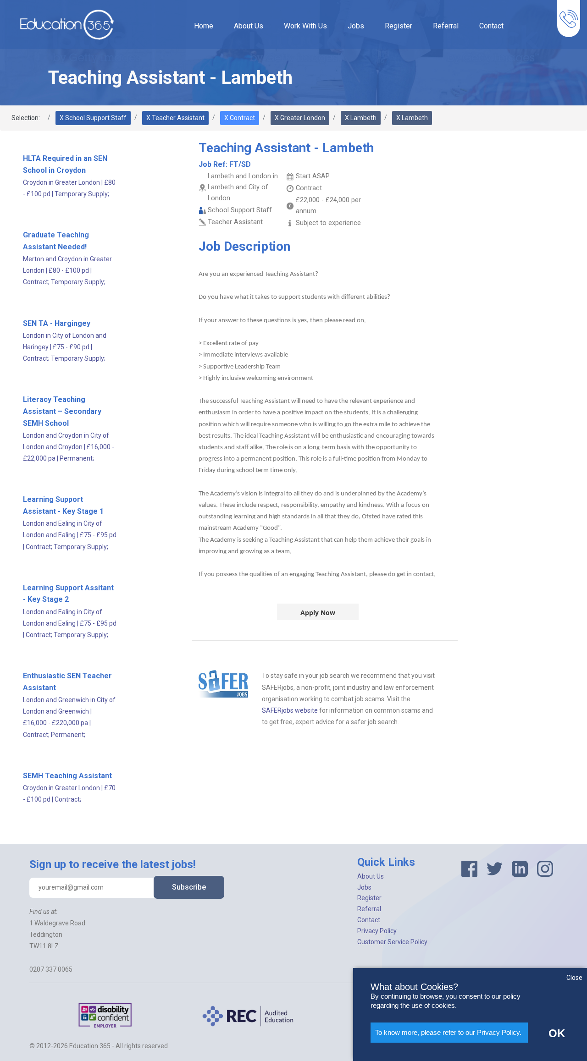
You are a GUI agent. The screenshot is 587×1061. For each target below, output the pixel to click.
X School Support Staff (93, 117)
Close (574, 977)
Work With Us (305, 26)
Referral (446, 26)
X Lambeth (361, 117)
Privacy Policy (377, 931)
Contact (491, 26)
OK (556, 1033)
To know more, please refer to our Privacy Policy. (448, 1032)
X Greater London (300, 117)
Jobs (356, 26)
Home (203, 26)
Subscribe (189, 887)
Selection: (25, 117)
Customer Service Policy (392, 942)
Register (398, 26)
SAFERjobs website (290, 710)
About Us (248, 26)
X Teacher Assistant (175, 117)
